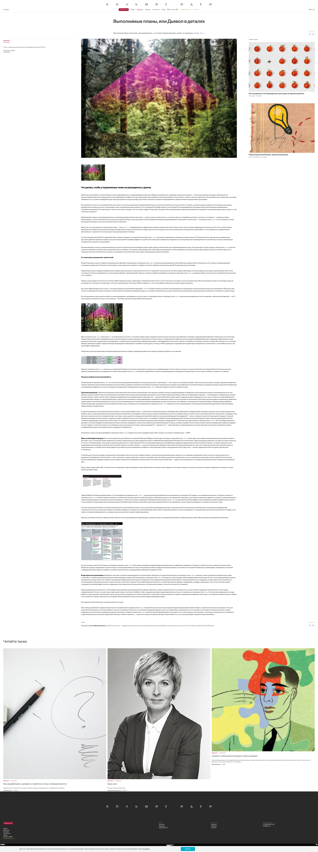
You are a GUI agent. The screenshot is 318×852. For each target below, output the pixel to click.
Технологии (155, 9)
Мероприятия (163, 827)
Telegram (214, 824)
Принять (188, 849)
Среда (163, 9)
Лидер (133, 9)
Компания (140, 9)
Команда (147, 9)
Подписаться (124, 9)
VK (313, 34)
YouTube (213, 827)
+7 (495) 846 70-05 (269, 824)
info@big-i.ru (267, 826)
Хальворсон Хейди (9, 50)
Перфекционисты (185, 9)
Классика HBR (173, 9)
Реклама (161, 824)
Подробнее (146, 849)
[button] (196, 9)
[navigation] (155, 9)
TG (310, 34)
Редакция (162, 826)
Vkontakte (214, 826)
